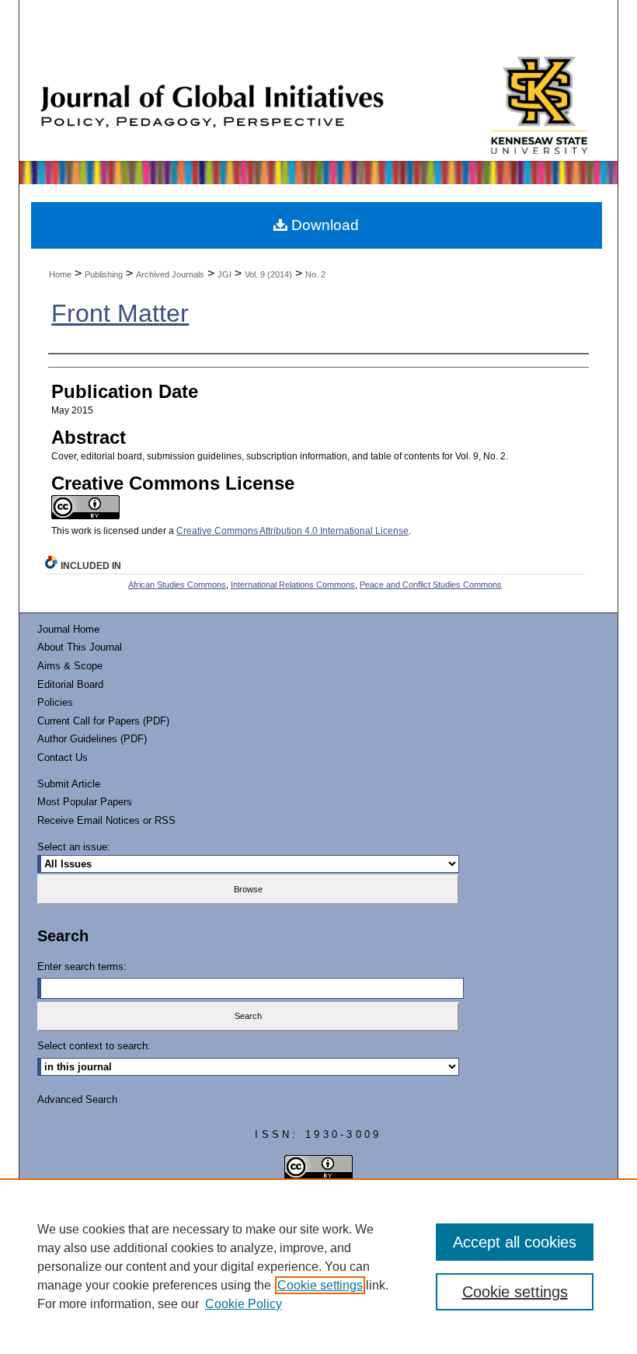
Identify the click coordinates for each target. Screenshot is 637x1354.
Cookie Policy (243, 1303)
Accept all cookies (514, 1242)
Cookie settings (320, 1285)
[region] (318, 1266)
